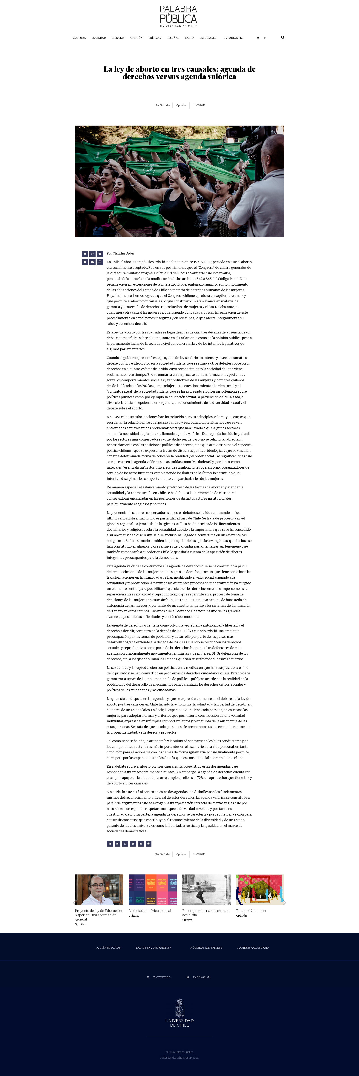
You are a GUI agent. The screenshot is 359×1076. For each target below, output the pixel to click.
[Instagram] (264, 37)
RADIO (189, 37)
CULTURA (79, 37)
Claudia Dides (163, 105)
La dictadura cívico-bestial (150, 911)
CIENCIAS (118, 37)
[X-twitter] (258, 37)
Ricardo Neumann (251, 911)
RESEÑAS (173, 37)
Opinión (80, 924)
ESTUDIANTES (233, 37)
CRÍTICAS (154, 37)
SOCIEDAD (99, 37)
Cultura (134, 915)
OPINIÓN (136, 37)
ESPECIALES (208, 37)
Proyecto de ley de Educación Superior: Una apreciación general (98, 915)
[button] (85, 254)
